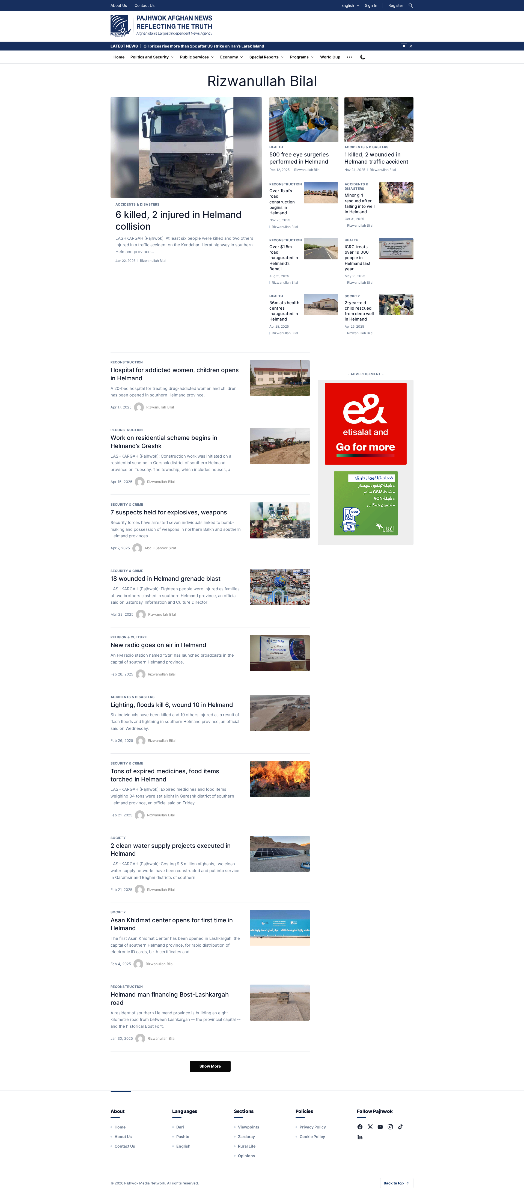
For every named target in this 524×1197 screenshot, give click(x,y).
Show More (210, 1066)
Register (395, 5)
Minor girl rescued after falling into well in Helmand (360, 203)
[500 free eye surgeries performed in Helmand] (303, 119)
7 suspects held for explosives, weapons (169, 512)
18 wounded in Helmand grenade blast (166, 578)
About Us (119, 5)
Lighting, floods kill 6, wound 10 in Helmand (172, 704)
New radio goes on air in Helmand (158, 644)
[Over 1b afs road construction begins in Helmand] (321, 192)
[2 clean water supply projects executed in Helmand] (280, 854)
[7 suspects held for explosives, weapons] (280, 520)
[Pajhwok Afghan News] (161, 26)
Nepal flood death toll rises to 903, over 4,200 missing (194, 46)
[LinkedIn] (360, 1137)
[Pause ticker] (404, 46)
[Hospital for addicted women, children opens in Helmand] (280, 378)
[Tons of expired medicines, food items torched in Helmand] (280, 779)
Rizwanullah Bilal (160, 407)
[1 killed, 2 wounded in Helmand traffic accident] (378, 119)
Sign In (371, 5)
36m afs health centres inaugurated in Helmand (284, 311)
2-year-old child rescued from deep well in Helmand (359, 311)
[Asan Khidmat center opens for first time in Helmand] (280, 928)
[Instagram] (390, 1127)
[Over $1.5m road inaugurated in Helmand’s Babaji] (321, 248)
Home (119, 57)
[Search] (410, 5)
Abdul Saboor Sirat (160, 548)
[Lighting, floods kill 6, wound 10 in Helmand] (280, 713)
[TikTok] (400, 1127)
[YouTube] (380, 1127)
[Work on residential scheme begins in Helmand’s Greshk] (280, 446)
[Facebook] (360, 1127)
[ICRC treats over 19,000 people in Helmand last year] (396, 248)
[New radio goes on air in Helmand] (280, 653)
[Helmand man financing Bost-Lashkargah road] (280, 1003)
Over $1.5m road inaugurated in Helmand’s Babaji (283, 257)
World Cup (330, 57)
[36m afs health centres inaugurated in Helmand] (321, 304)
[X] (370, 1127)
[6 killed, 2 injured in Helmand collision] (186, 147)
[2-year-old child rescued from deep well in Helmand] (396, 304)
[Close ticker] (410, 46)
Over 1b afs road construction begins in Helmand (282, 201)
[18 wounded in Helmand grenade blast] (280, 587)
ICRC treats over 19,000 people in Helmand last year (358, 257)
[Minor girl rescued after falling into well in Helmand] (396, 192)
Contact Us (144, 5)
